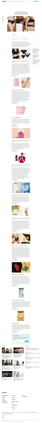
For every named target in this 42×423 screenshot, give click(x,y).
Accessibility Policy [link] (24, 412)
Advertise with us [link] (34, 412)
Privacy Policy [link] (14, 421)
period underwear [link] (19, 46)
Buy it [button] (15, 75)
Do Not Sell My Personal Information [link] (7, 413)
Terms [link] (17, 412)
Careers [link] (14, 412)
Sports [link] (17, 1)
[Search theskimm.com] (39, 1)
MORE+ (24, 1)
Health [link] (14, 1)
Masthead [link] (6, 412)
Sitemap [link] (3, 417)
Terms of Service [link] (19, 421)
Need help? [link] (3, 415)
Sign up (27, 341)
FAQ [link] (9, 412)
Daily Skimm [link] (9, 1)
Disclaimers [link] (29, 412)
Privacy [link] (20, 412)
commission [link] (24, 38)
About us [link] (3, 412)
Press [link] (12, 412)
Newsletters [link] (5, 402)
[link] (4, 1)
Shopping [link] (21, 1)
